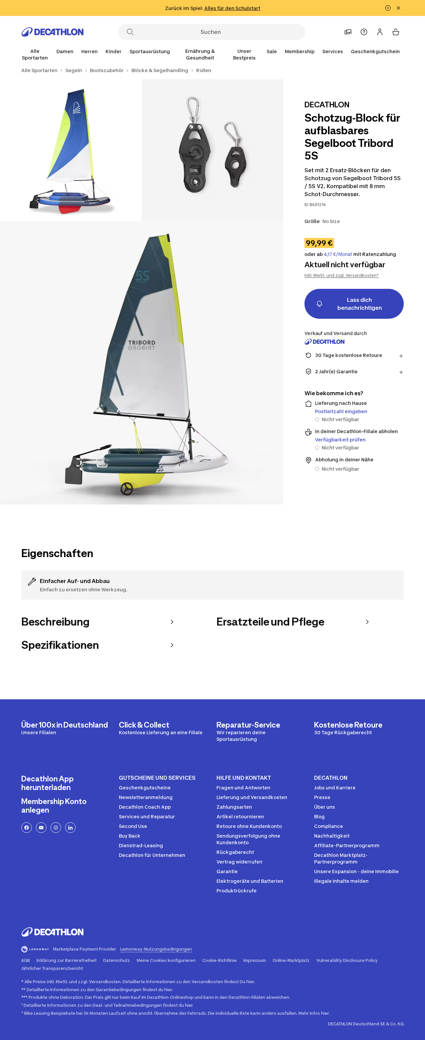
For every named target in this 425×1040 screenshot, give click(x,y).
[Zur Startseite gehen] (52, 32)
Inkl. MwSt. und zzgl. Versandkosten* (341, 275)
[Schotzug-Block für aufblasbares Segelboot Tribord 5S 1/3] (213, 150)
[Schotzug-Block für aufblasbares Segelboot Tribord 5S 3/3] (141, 363)
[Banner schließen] (398, 8)
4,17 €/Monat (338, 254)
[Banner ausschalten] (387, 8)
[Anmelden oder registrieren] (380, 32)
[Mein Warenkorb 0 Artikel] (396, 32)
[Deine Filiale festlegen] (348, 32)
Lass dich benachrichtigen (359, 303)
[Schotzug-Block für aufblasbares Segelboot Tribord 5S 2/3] (71, 150)
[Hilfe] (364, 32)
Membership (299, 51)
